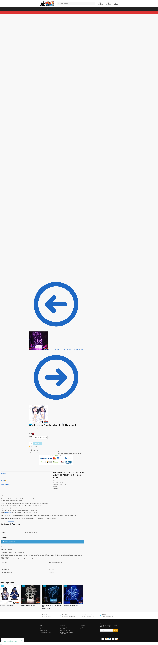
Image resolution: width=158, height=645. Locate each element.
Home (1, 14)
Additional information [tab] (6, 477)
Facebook (82, 625)
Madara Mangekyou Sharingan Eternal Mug (12, 640)
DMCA (41, 634)
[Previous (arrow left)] (0, 644)
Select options (10, 610)
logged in (9, 546)
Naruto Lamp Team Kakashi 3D (71, 605)
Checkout (116, 4)
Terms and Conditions (65, 630)
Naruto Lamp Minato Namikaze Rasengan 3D (51, 606)
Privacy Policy (43, 628)
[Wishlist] (17, 586)
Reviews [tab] (3, 480)
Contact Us (62, 628)
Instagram (82, 627)
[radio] (33, 434)
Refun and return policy (45, 632)
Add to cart (37, 443)
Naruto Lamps (15, 14)
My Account (100, 4)
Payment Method (44, 630)
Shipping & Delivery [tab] (5, 484)
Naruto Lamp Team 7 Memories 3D (29, 605)
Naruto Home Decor (7, 14)
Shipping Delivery (44, 627)
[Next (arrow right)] (1, 644)
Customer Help (108, 4)
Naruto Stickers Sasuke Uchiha (7, 605)
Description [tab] (3, 473)
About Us (42, 625)
